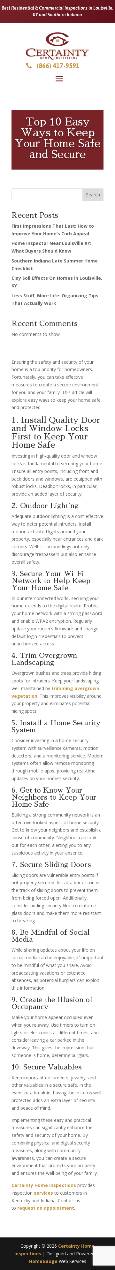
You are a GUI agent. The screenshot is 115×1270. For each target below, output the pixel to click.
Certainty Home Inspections (44, 1185)
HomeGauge (43, 1261)
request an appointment (45, 1208)
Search (93, 195)
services (43, 1193)
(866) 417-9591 (58, 65)
